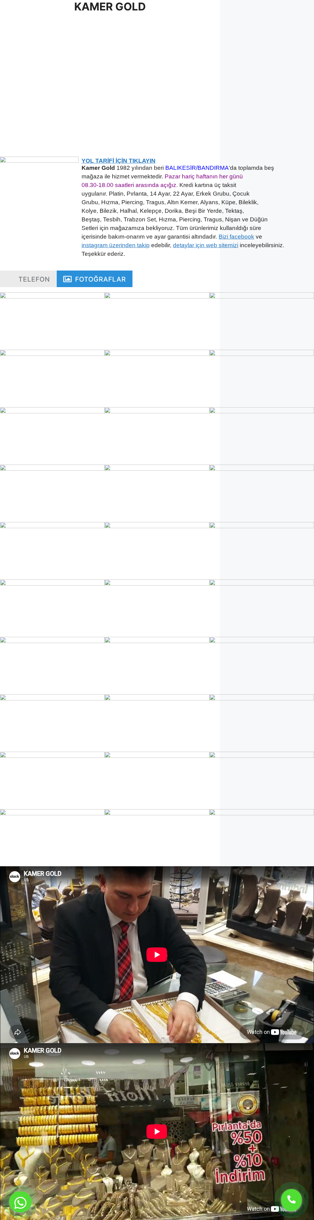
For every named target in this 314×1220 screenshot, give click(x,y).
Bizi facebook (236, 236)
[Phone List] (291, 1200)
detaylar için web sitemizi (205, 245)
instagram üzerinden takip (116, 245)
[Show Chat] (20, 1202)
